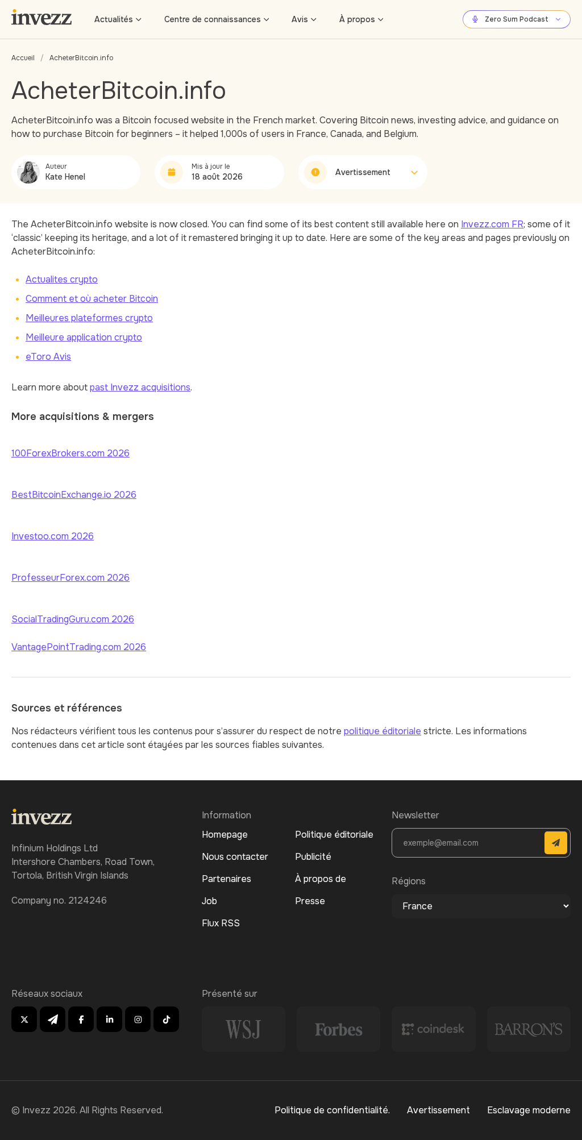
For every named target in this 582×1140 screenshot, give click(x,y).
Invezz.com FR (492, 224)
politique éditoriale (382, 731)
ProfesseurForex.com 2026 (70, 578)
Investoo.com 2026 (52, 536)
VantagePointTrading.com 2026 (78, 647)
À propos (357, 19)
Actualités (113, 19)
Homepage (225, 835)
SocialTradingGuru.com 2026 (72, 619)
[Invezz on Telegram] (52, 1019)
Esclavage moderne (529, 1110)
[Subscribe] (555, 842)
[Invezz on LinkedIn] (109, 1019)
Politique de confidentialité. (332, 1110)
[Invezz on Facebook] (81, 1019)
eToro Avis (48, 357)
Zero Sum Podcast (516, 19)
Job (209, 901)
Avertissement (438, 1110)
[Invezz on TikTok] (166, 1019)
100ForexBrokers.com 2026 (70, 453)
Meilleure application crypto (84, 337)
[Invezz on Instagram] (138, 1019)
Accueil (23, 58)
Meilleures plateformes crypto (89, 318)
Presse (310, 901)
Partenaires (226, 879)
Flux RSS (221, 923)
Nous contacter (235, 857)
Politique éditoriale (334, 835)
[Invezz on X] (24, 1019)
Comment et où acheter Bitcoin (92, 299)
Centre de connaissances (212, 19)
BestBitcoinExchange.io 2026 (73, 495)
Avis (300, 19)
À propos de (320, 879)
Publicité (313, 857)
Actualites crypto (62, 279)
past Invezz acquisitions (140, 387)
